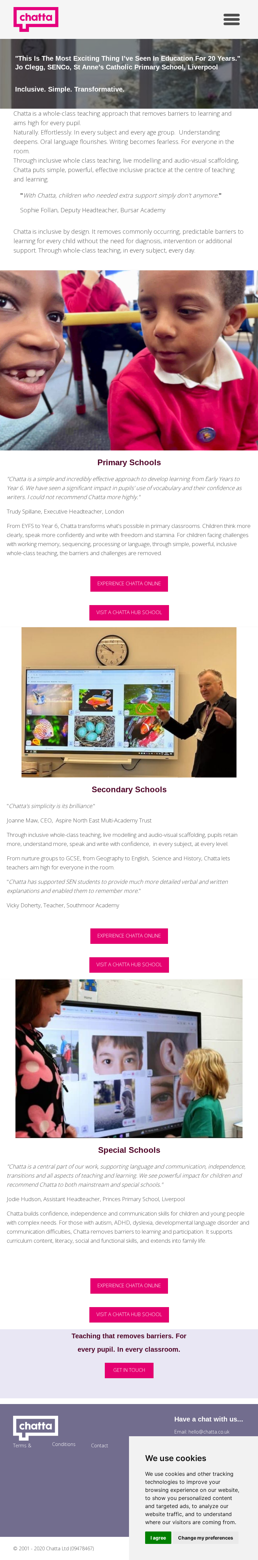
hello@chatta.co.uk (208, 1432)
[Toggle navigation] (232, 19)
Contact (99, 1445)
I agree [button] (158, 1538)
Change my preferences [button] (205, 1538)
